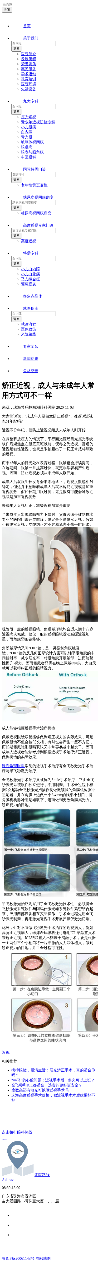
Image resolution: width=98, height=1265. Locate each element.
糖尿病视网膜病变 (38, 197)
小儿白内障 (30, 269)
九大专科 (30, 101)
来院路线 (28, 334)
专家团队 (30, 346)
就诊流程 (28, 324)
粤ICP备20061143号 (18, 1258)
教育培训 (28, 79)
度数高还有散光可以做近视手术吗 (40, 1090)
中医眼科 (28, 157)
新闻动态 (30, 359)
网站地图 (43, 1258)
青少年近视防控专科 (38, 122)
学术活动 (28, 74)
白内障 (26, 132)
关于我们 (30, 38)
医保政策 (28, 329)
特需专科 (30, 253)
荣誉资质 (28, 64)
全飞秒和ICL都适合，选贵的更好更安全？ (46, 1085)
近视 (6, 1052)
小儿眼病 (28, 127)
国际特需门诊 (34, 169)
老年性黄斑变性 (34, 185)
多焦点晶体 (32, 296)
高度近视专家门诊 (38, 225)
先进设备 (28, 89)
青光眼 (26, 137)
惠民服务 (28, 69)
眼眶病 (26, 147)
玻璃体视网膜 (32, 142)
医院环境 (28, 84)
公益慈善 (30, 371)
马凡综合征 (30, 279)
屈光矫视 (28, 117)
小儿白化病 (30, 274)
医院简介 (28, 54)
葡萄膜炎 (28, 284)
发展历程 (28, 59)
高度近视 (28, 241)
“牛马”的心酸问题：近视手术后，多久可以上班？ (53, 1080)
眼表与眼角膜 (32, 152)
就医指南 (30, 308)
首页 (27, 26)
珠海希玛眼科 (13, 766)
